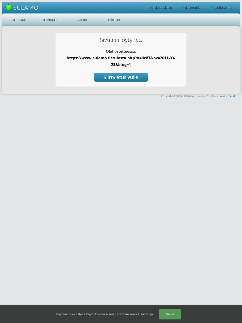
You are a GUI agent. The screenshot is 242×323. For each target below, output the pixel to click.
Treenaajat (50, 19)
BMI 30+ (82, 19)
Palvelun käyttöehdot (225, 96)
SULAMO (25, 7)
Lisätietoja (145, 314)
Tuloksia (114, 19)
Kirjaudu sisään (222, 7)
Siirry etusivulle (121, 77)
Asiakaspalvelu (161, 7)
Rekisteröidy (191, 7)
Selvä (170, 314)
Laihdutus (19, 19)
